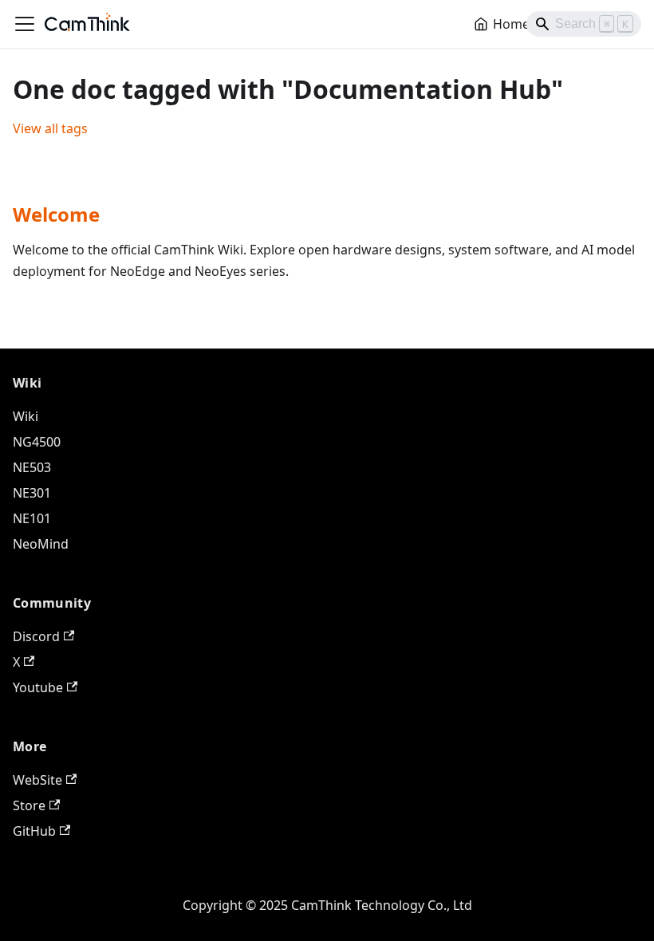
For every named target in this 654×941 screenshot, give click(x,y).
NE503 (32, 467)
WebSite (37, 780)
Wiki (25, 416)
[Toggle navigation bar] (25, 24)
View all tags (50, 128)
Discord (36, 636)
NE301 (32, 493)
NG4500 (37, 442)
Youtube (38, 687)
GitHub (34, 831)
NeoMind (41, 544)
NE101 (32, 518)
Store (29, 805)
